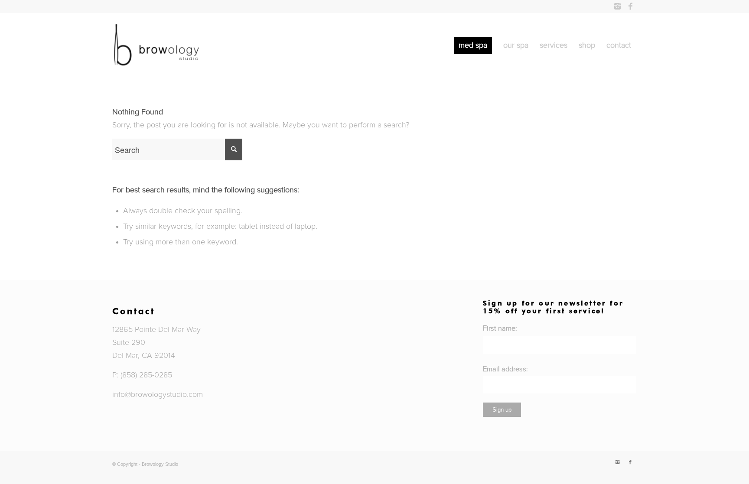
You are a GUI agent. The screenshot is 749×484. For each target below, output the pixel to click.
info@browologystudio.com (157, 395)
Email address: (505, 369)
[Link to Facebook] (630, 6)
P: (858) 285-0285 (142, 375)
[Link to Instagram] (617, 6)
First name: (500, 328)
